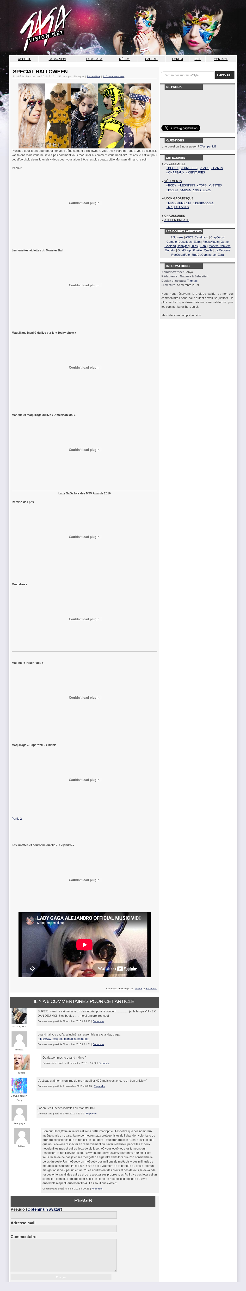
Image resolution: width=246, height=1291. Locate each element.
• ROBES (172, 189)
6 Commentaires (113, 76)
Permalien (93, 76)
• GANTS (217, 168)
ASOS (189, 237)
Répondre (98, 1021)
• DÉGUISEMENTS (178, 202)
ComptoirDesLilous (179, 241)
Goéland (170, 246)
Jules (194, 246)
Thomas (192, 280)
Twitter (138, 988)
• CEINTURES (195, 172)
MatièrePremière (220, 246)
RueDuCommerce (204, 254)
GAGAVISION (57, 59)
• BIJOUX (172, 168)
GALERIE (151, 59)
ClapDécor (217, 237)
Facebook (151, 988)
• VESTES (215, 185)
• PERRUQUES (203, 202)
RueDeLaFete (180, 254)
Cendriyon (201, 237)
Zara (221, 254)
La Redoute (222, 250)
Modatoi (170, 250)
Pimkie (197, 250)
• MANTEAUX (202, 189)
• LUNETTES (189, 168)
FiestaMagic (211, 241)
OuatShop (184, 250)
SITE (198, 59)
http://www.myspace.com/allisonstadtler (63, 1038)
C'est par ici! (208, 146)
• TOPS (202, 185)
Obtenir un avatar (44, 1209)
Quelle (208, 250)
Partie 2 (17, 818)
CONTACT (221, 59)
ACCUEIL (24, 59)
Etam (197, 241)
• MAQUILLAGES (177, 207)
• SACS (204, 168)
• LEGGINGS (186, 185)
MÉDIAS (124, 59)
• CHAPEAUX (175, 172)
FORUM (177, 59)
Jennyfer (183, 246)
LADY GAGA (94, 59)
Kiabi (203, 246)
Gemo (225, 241)
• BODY (171, 185)
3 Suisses (177, 237)
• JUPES (185, 189)
